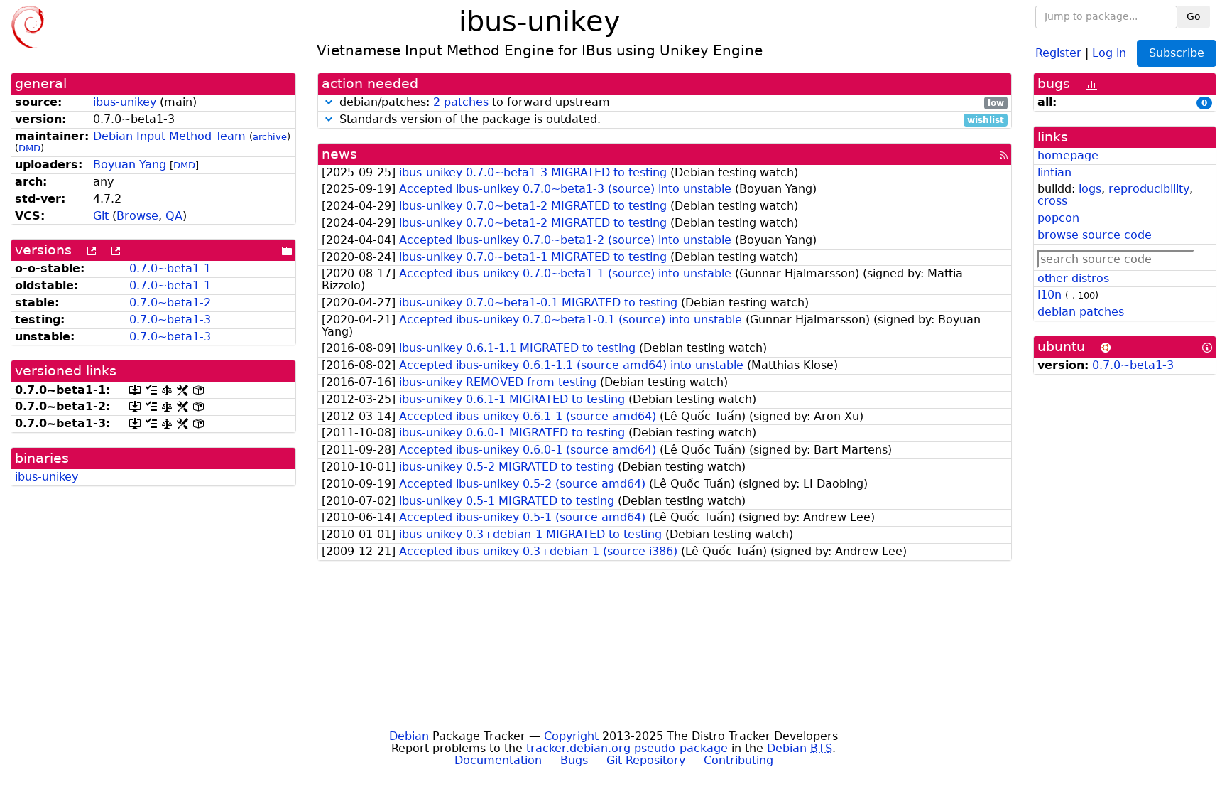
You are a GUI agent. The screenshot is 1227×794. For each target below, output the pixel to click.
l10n (1049, 294)
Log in (1109, 52)
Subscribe (1176, 53)
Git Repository (645, 760)
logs (1090, 188)
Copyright (571, 736)
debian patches (1080, 311)
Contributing (738, 760)
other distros (1073, 278)
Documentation (498, 760)
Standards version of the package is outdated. (670, 120)
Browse (137, 215)
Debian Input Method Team (169, 136)
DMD (29, 148)
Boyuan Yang (129, 164)
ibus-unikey (124, 102)
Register (1058, 52)
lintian (1054, 172)
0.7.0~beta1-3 (170, 319)
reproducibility (1148, 188)
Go (1194, 16)
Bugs (574, 760)
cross (1052, 201)
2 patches (461, 102)
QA (173, 215)
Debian (409, 736)
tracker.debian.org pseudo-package (627, 748)
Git (101, 215)
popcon (1058, 218)
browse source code (1094, 235)
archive (270, 137)
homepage (1067, 155)
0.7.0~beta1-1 (170, 268)
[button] (328, 102)
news (339, 154)
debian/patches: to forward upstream (670, 103)
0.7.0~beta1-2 (170, 302)
